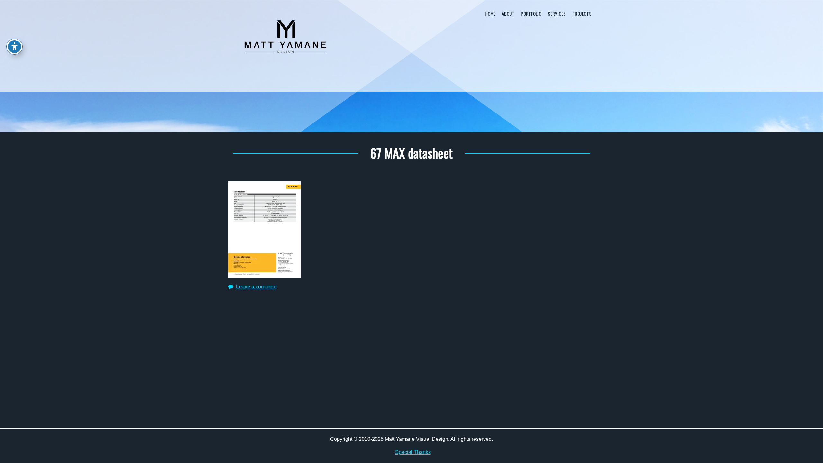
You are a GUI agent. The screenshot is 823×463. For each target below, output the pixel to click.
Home (490, 13)
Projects (582, 13)
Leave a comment (256, 286)
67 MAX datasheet (411, 152)
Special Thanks (413, 452)
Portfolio (531, 13)
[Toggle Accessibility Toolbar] (14, 46)
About (508, 13)
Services (557, 13)
